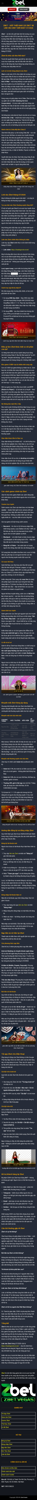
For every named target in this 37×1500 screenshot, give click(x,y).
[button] (2, 3)
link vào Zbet (13, 853)
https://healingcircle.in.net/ (20, 250)
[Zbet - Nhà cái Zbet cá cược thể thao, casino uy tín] (18, 3)
